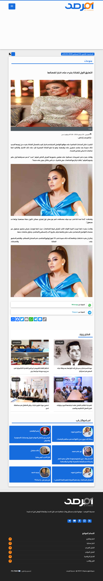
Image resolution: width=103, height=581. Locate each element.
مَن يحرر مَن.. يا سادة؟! (42, 480)
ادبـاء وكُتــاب (83, 420)
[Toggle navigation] (12, 6)
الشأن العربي (89, 548)
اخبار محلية (90, 543)
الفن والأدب (90, 561)
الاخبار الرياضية (89, 556)
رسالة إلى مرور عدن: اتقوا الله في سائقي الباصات (75, 439)
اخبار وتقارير (90, 539)
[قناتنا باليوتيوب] (74, 521)
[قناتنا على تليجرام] (69, 521)
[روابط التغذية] (90, 521)
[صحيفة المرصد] (78, 6)
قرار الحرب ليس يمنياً (42, 457)
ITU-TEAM (14, 571)
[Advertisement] (51, 31)
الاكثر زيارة (85, 334)
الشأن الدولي (89, 552)
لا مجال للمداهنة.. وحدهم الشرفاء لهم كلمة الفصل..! (73, 480)
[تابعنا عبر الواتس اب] (85, 521)
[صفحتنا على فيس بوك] (80, 521)
